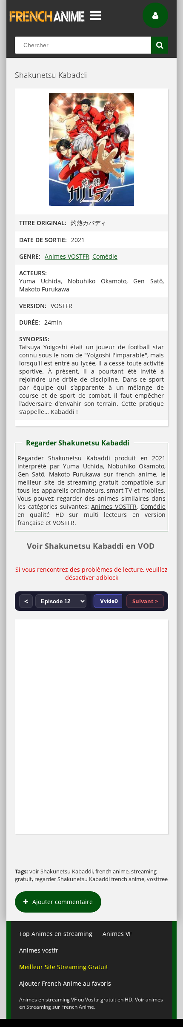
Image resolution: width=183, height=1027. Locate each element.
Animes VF (117, 934)
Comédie (104, 256)
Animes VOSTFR (67, 256)
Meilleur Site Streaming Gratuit (63, 967)
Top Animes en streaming (55, 934)
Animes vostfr (38, 950)
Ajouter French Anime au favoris (65, 983)
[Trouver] (159, 45)
